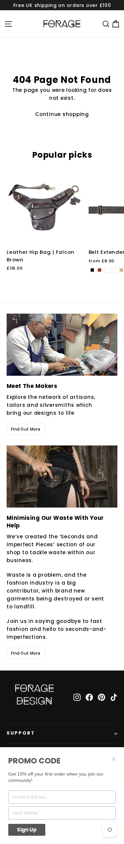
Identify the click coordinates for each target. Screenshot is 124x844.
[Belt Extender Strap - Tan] (121, 270)
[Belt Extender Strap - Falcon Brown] (99, 270)
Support (21, 733)
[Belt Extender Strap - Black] (92, 270)
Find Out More (25, 429)
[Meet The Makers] (62, 345)
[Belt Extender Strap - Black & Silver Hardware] (106, 270)
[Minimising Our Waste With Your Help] (62, 476)
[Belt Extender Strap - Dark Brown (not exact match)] (114, 270)
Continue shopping (62, 114)
